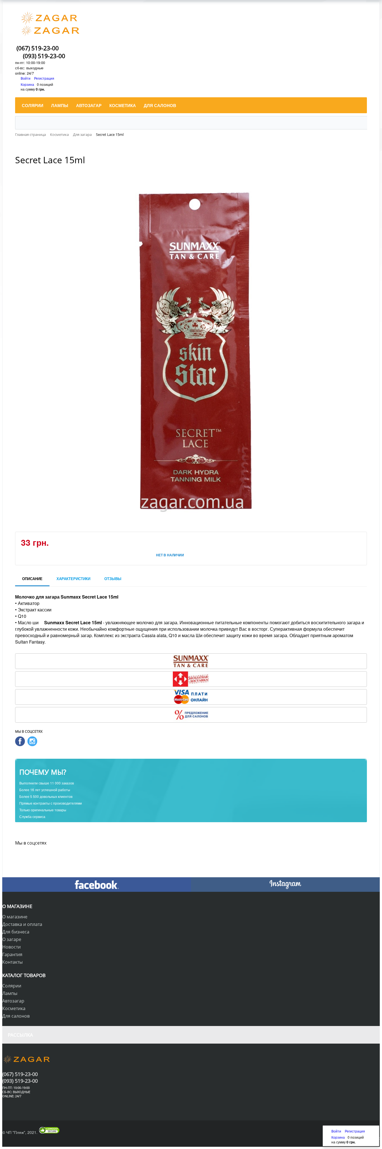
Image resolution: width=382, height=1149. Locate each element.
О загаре (11, 939)
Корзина (27, 84)
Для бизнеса (15, 932)
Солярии (11, 986)
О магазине (14, 917)
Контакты (12, 962)
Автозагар (13, 1001)
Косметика (13, 1008)
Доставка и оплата (22, 924)
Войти (26, 78)
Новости (11, 947)
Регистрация (44, 78)
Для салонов (16, 1016)
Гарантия (12, 954)
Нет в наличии (170, 554)
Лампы (9, 993)
